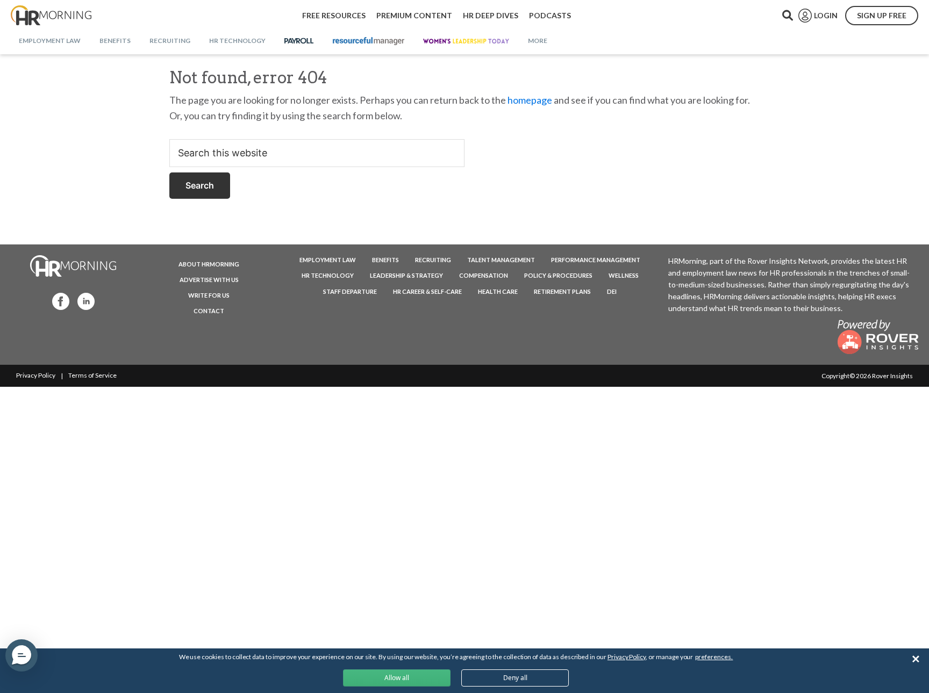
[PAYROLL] (299, 41)
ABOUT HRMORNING (208, 264)
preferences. (714, 657)
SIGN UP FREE (881, 15)
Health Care (498, 291)
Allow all (396, 677)
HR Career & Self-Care (427, 291)
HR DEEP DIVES (490, 15)
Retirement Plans (562, 291)
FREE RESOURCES (334, 15)
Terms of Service (92, 375)
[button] (21, 655)
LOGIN (826, 15)
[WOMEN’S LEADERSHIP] (466, 41)
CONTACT (209, 310)
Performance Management (595, 259)
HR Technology (328, 275)
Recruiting (433, 259)
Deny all (515, 677)
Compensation (483, 275)
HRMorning (51, 15)
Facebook (57, 300)
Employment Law (327, 259)
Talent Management (501, 259)
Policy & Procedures (558, 275)
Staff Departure (350, 291)
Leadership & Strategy (406, 275)
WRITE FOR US (209, 295)
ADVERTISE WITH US (209, 279)
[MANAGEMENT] (368, 41)
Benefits (385, 259)
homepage (530, 100)
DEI (612, 291)
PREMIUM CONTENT (414, 15)
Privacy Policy (35, 375)
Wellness (624, 275)
